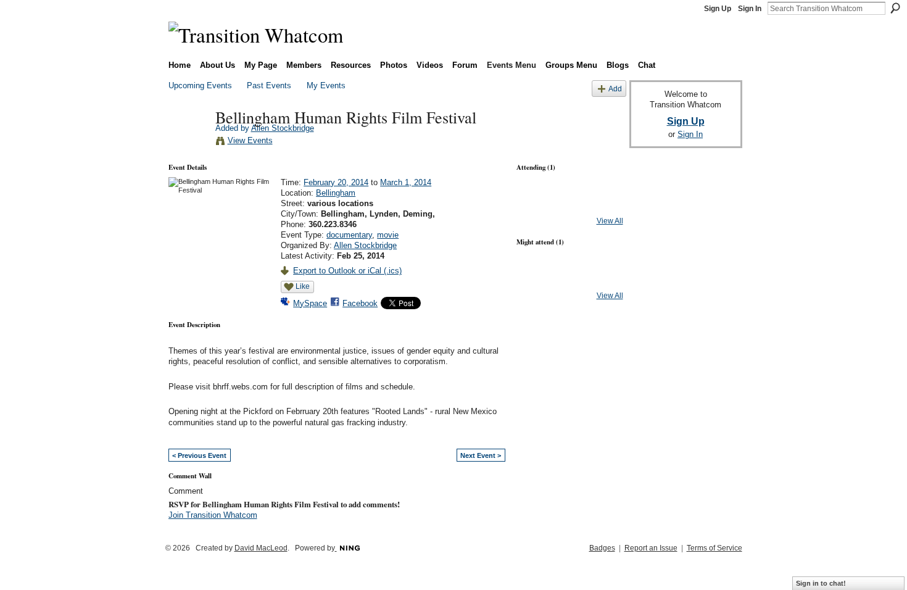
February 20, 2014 (336, 182)
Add (615, 89)
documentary (349, 234)
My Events (326, 85)
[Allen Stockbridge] (188, 142)
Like (303, 286)
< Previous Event (199, 455)
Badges (602, 548)
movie (388, 234)
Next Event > (480, 455)
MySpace (310, 303)
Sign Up (717, 8)
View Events (250, 140)
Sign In (749, 8)
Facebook (360, 303)
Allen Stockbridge (282, 128)
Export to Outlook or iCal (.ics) (347, 270)
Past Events (269, 85)
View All (610, 221)
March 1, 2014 (405, 182)
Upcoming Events (200, 85)
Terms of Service (714, 548)
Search (895, 8)
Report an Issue (650, 548)
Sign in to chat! (821, 583)
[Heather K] (537, 279)
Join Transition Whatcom (212, 515)
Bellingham (335, 192)
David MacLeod (261, 548)
